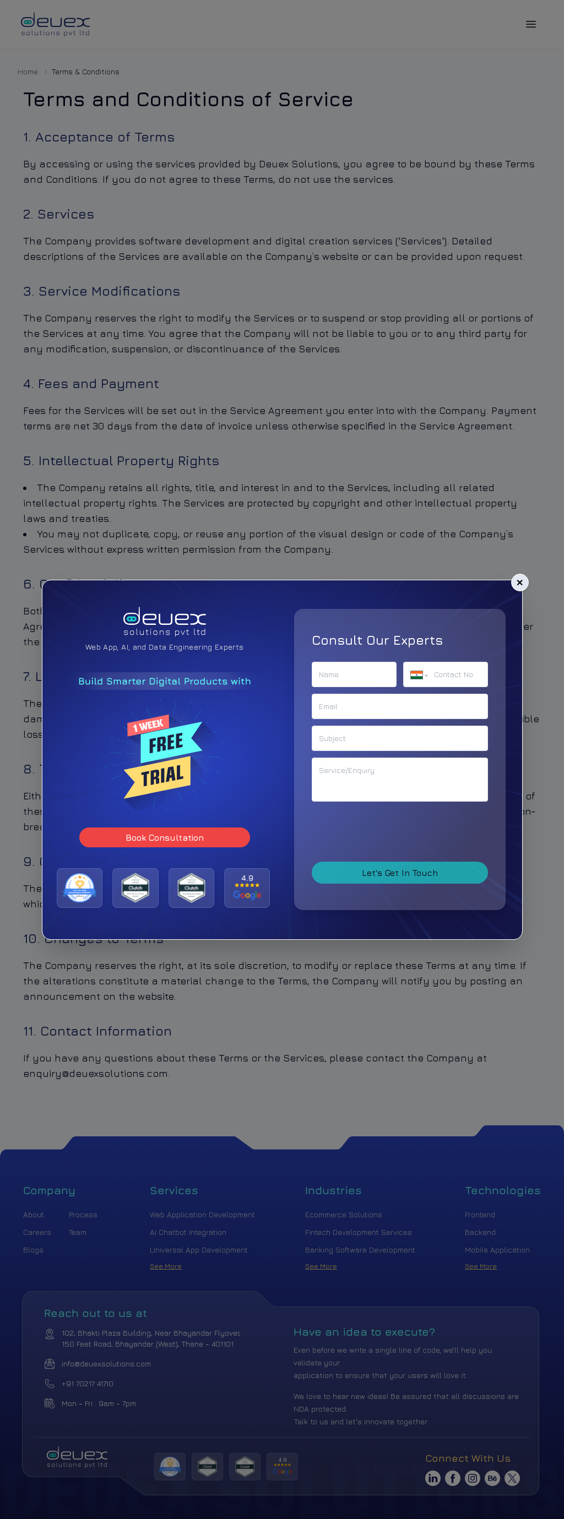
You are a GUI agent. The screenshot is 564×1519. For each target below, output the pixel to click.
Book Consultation (164, 837)
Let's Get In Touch (400, 873)
